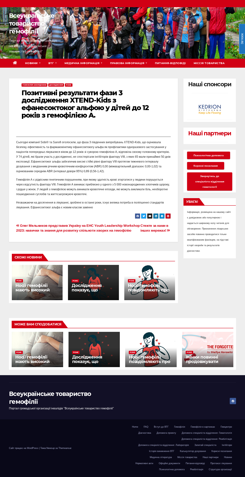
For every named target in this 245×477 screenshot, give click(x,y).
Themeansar (64, 448)
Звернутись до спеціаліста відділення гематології (209, 181)
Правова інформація (127, 63)
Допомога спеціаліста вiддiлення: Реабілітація (207, 439)
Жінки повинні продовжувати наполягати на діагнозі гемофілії (205, 363)
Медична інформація (82, 63)
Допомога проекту (166, 433)
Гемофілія (179, 426)
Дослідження (56, 85)
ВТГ (51, 63)
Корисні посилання (206, 165)
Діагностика (144, 433)
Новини (32, 63)
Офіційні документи (169, 463)
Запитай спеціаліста (205, 445)
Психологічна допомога (209, 155)
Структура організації (220, 469)
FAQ (146, 426)
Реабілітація (196, 469)
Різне (68, 85)
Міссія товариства (209, 63)
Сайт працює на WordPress (24, 448)
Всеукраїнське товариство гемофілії (31, 23)
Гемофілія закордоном (34, 85)
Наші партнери (209, 133)
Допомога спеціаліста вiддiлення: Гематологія (207, 433)
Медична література (161, 457)
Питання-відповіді (170, 63)
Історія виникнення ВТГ (161, 451)
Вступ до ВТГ (161, 426)
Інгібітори (227, 445)
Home (135, 426)
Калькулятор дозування (193, 451)
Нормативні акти (144, 463)
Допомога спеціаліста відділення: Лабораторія (163, 445)
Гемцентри (226, 426)
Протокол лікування (221, 463)
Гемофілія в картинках (203, 426)
